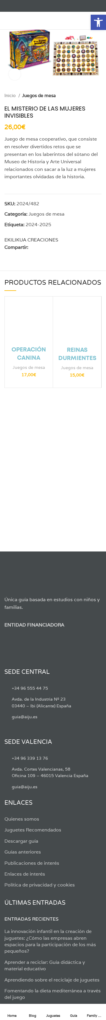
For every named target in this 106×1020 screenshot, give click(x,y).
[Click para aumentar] (15, 74)
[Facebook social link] (7, 6)
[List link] (53, 688)
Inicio (10, 95)
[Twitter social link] (14, 6)
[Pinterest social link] (46, 247)
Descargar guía (21, 841)
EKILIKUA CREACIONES (31, 240)
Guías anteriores (22, 852)
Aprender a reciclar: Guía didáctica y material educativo (44, 965)
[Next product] (99, 96)
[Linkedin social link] (53, 247)
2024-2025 (38, 224)
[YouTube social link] (28, 6)
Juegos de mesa (39, 95)
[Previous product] (87, 96)
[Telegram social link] (67, 247)
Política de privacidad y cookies (39, 885)
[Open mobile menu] (7, 20)
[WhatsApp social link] (60, 247)
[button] (98, 22)
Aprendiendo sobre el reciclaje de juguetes (52, 980)
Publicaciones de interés (31, 863)
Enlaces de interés (24, 874)
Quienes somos (21, 819)
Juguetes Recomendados (32, 830)
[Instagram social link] (21, 6)
